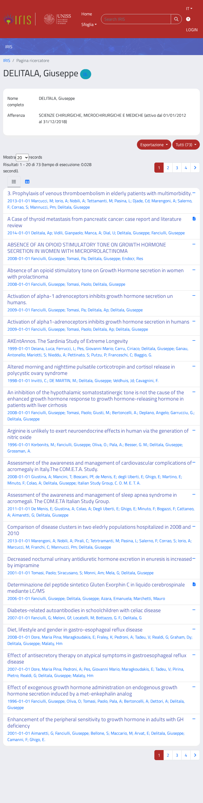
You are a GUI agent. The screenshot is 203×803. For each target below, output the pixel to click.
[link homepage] (19, 19)
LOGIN (192, 29)
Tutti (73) (184, 144)
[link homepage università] (57, 19)
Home (86, 14)
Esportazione (152, 144)
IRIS (6, 60)
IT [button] (187, 8)
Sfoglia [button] (87, 24)
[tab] (14, 181)
